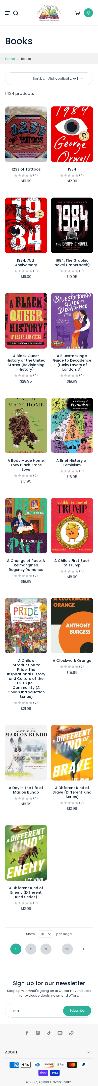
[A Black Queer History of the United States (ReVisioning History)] (26, 321)
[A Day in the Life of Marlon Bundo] (26, 753)
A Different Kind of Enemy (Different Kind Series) (26, 892)
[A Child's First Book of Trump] (72, 525)
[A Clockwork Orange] (72, 625)
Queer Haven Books (55, 1082)
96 (67, 949)
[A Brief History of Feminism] (72, 425)
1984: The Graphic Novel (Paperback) (72, 262)
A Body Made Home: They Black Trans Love (26, 465)
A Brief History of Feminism (72, 463)
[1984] (72, 134)
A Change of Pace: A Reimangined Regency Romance (26, 565)
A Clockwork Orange (72, 660)
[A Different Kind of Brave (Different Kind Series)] (72, 753)
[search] (15, 13)
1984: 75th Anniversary (26, 262)
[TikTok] (49, 1032)
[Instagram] (37, 1032)
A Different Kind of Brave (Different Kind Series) (72, 792)
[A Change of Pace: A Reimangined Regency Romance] (26, 525)
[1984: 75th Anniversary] (26, 225)
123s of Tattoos (26, 169)
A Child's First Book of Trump (72, 563)
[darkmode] (88, 12)
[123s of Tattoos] (26, 134)
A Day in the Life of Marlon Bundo (26, 790)
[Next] (82, 949)
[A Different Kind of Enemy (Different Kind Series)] (26, 853)
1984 (72, 169)
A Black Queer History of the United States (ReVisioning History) (26, 362)
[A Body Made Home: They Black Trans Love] (26, 425)
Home (10, 59)
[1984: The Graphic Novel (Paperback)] (72, 225)
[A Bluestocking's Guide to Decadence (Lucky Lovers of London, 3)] (72, 321)
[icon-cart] (77, 13)
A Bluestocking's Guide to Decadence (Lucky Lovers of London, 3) (72, 362)
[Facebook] (26, 1032)
